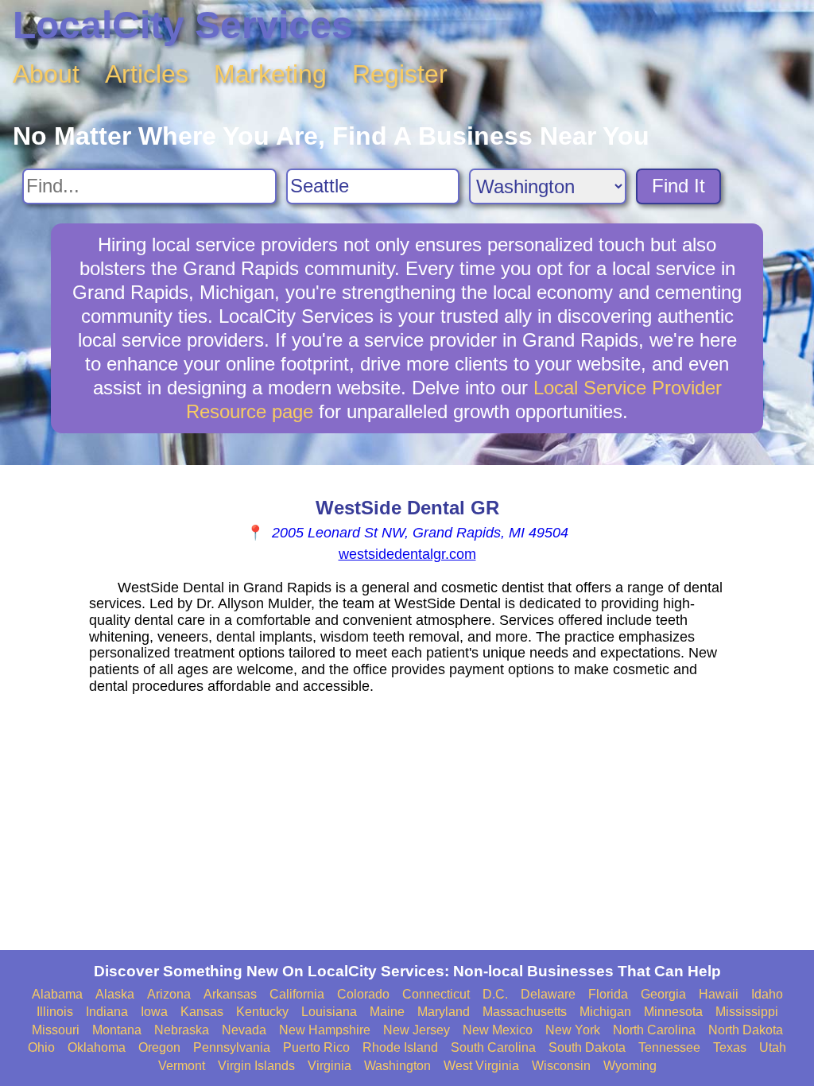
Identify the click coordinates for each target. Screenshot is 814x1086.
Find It (678, 185)
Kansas (201, 1011)
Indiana (107, 1011)
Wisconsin (561, 1065)
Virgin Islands (256, 1065)
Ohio (41, 1047)
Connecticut (436, 994)
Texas (729, 1047)
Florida (608, 994)
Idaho (767, 994)
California (296, 994)
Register (400, 74)
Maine (387, 1011)
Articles (146, 74)
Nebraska (181, 1030)
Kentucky (262, 1011)
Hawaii (718, 994)
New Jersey (416, 1030)
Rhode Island (400, 1047)
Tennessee (669, 1047)
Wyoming (630, 1065)
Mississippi (746, 1011)
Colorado (363, 994)
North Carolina (654, 1030)
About (46, 74)
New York (572, 1030)
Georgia (663, 994)
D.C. (495, 994)
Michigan (605, 1011)
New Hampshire (324, 1030)
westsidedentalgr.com (407, 554)
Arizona (169, 994)
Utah (772, 1047)
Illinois (55, 1011)
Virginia (329, 1065)
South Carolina (493, 1047)
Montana (116, 1030)
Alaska (114, 994)
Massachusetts (525, 1011)
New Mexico (498, 1030)
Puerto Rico (316, 1047)
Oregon (159, 1047)
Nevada (244, 1030)
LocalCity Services (183, 25)
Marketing (270, 74)
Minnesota (673, 1011)
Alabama (57, 994)
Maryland (443, 1011)
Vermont (181, 1065)
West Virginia (481, 1065)
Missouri (55, 1030)
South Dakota (587, 1047)
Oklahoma (97, 1047)
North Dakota (745, 1030)
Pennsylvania (231, 1047)
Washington (397, 1065)
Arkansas (230, 994)
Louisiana (329, 1011)
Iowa (154, 1011)
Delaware (548, 994)
